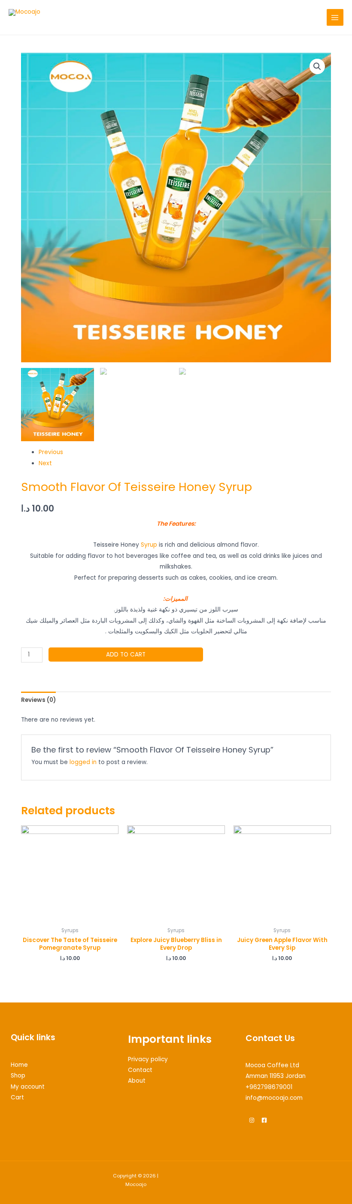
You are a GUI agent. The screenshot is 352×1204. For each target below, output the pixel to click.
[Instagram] (252, 1120)
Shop (18, 1076)
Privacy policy (148, 1059)
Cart (17, 1097)
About (137, 1081)
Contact (140, 1070)
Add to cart (126, 654)
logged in (83, 762)
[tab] (38, 700)
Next (45, 463)
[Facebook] (264, 1120)
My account (28, 1087)
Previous (51, 452)
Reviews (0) (38, 700)
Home (19, 1065)
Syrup (149, 545)
